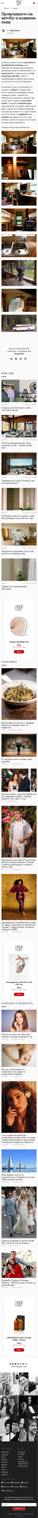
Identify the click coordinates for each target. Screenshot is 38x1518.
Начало (6, 8)
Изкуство (4, 764)
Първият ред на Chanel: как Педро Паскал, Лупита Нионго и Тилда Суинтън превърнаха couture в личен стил (18, 863)
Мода (3, 1245)
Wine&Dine (5, 1452)
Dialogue (4, 1460)
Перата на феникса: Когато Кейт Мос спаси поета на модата (17, 1242)
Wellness (4, 1039)
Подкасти (4, 1455)
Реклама (21, 1459)
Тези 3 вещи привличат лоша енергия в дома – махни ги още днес (16, 445)
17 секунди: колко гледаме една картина (16, 760)
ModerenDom (22, 1466)
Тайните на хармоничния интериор (14, 587)
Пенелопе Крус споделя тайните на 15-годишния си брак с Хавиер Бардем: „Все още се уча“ (18, 796)
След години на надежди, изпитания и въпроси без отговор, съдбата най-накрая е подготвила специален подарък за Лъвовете (18, 1139)
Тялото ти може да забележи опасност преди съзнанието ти (16, 1035)
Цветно (4, 1467)
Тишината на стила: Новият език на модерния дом (17, 481)
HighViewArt (15, 30)
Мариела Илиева (31, 404)
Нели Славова (15, 1245)
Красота (4, 869)
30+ (2, 801)
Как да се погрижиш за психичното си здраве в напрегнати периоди (13, 1071)
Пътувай (4, 1472)
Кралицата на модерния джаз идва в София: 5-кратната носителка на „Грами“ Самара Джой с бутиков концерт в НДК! (18, 926)
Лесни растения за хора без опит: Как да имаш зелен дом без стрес (18, 517)
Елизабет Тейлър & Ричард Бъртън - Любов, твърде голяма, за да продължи (18, 1282)
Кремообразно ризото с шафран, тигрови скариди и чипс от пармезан (17, 725)
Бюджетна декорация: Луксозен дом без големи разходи (17, 552)
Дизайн (15, 8)
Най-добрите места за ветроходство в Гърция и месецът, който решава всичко (18, 1177)
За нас (20, 1457)
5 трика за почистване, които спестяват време (16, 409)
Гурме (3, 730)
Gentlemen (5, 1182)
